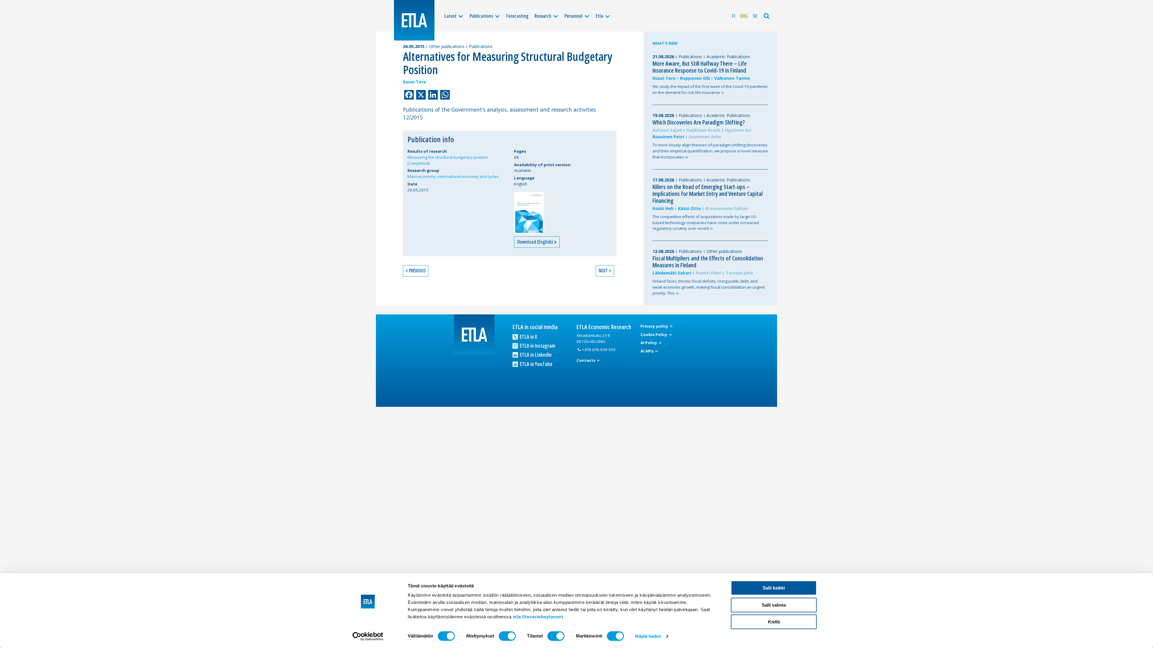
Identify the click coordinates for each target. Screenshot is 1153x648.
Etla (599, 16)
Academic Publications (728, 56)
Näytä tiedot (648, 636)
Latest (450, 16)
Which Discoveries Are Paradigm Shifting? (698, 122)
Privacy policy (654, 326)
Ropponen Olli (695, 78)
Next (603, 270)
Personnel (573, 16)
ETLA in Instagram (537, 345)
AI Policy (649, 342)
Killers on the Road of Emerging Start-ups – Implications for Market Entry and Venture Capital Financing (707, 194)
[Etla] (414, 20)
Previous (417, 270)
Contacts (586, 360)
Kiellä (774, 621)
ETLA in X (528, 336)
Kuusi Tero (414, 82)
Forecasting (517, 16)
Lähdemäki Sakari (671, 273)
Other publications (447, 46)
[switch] (507, 636)
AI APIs (647, 351)
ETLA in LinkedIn (535, 354)
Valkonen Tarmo (732, 78)
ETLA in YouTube (535, 364)
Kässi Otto (689, 208)
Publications (481, 16)
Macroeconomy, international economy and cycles (453, 176)
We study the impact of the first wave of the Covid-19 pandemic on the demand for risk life (710, 89)
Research (542, 16)
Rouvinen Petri (668, 137)
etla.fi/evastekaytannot (538, 616)
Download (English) (535, 241)
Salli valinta (774, 605)
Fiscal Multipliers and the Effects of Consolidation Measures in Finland (707, 261)
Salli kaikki (774, 587)
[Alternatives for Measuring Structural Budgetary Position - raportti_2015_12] (529, 213)
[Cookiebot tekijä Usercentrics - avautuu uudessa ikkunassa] (368, 636)
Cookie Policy (654, 334)
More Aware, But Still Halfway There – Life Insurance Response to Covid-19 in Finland (699, 66)
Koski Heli (662, 208)
